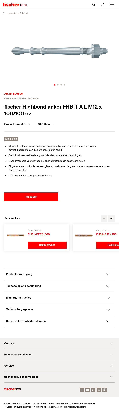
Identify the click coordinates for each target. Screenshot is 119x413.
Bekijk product (47, 245)
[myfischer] (103, 4)
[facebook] (82, 390)
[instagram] (104, 390)
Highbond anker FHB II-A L (17, 13)
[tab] (54, 85)
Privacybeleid (47, 403)
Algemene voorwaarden (84, 403)
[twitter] (99, 390)
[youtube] (87, 390)
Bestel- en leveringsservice (19, 407)
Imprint (35, 403)
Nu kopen (31, 197)
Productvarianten (15, 124)
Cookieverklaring (63, 403)
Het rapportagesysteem (75, 407)
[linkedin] (93, 390)
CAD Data (44, 124)
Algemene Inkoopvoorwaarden (48, 407)
